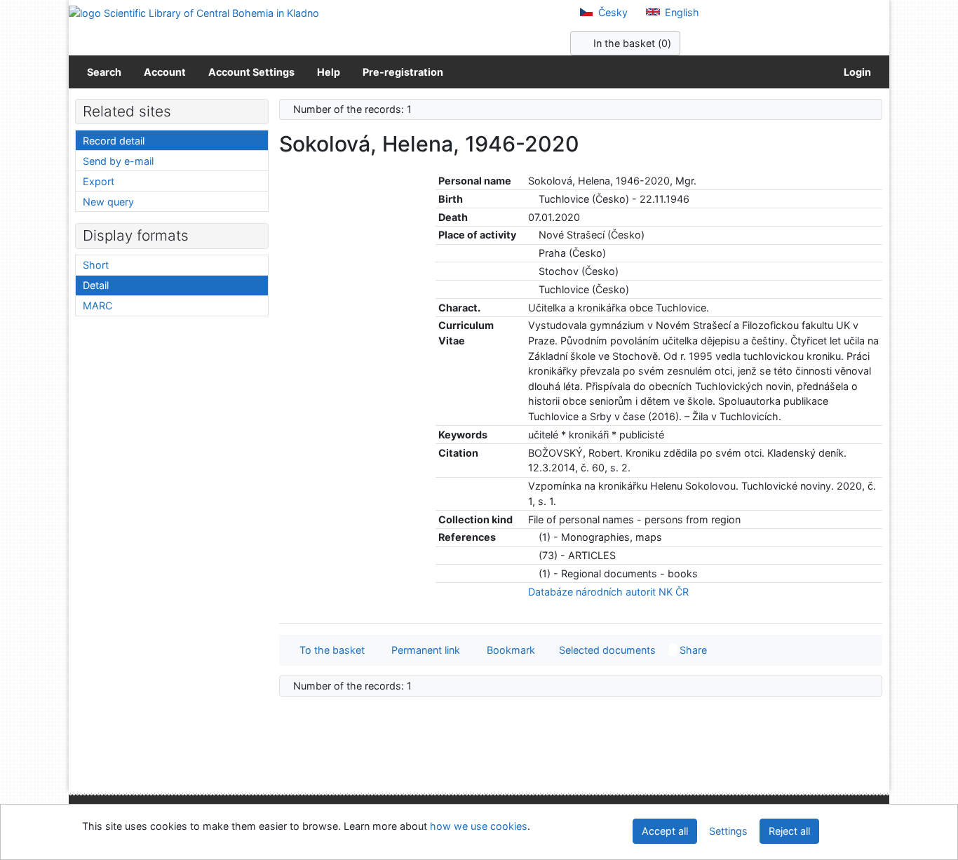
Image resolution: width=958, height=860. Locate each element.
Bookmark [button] (508, 650)
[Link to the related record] (532, 199)
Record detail (113, 141)
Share (692, 650)
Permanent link (423, 650)
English (680, 12)
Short (96, 265)
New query (108, 202)
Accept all (665, 831)
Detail (96, 285)
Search (104, 72)
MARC (97, 305)
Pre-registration (403, 72)
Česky (611, 12)
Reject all (789, 831)
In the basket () (631, 43)
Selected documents (606, 650)
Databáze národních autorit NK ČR (608, 592)
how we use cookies (478, 826)
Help (328, 72)
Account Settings (251, 72)
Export (98, 181)
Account (165, 72)
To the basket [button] (329, 650)
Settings (728, 831)
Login (855, 72)
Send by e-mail (118, 161)
